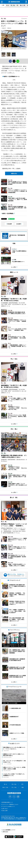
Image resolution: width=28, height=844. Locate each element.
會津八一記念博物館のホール (12, 76)
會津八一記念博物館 (7, 213)
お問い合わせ (5, 808)
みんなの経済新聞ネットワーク (14, 825)
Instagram (18, 796)
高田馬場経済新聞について (7, 802)
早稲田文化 (9, 28)
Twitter (14, 796)
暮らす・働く (22, 5)
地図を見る (14, 173)
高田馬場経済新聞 (14, 2)
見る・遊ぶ (13, 5)
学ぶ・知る (3, 18)
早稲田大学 (4, 28)
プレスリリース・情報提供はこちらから (10, 804)
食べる (7, 5)
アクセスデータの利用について (8, 806)
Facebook (10, 796)
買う (18, 5)
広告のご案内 (5, 810)
